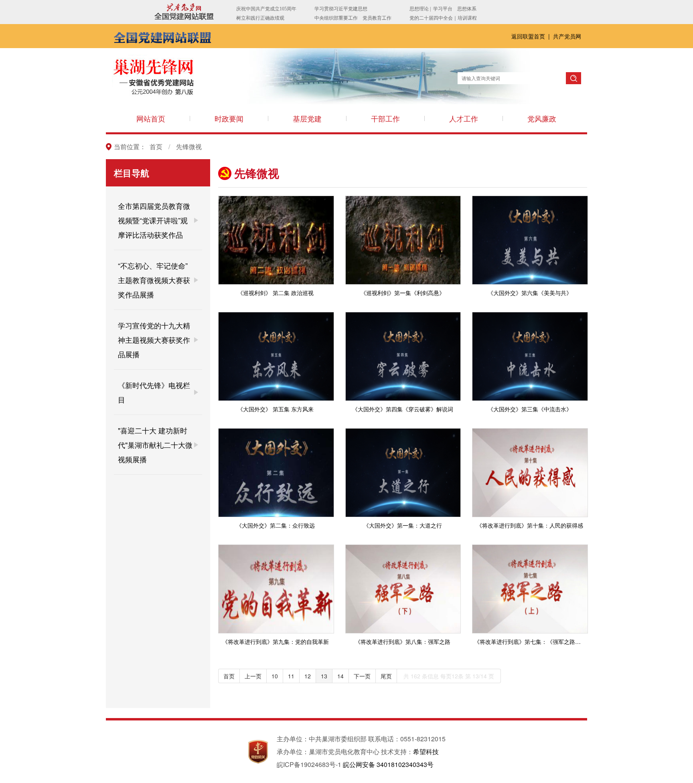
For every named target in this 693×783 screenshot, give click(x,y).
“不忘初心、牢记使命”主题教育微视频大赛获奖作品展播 (154, 279)
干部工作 (385, 118)
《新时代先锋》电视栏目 (154, 392)
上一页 (253, 676)
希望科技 (426, 751)
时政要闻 (229, 118)
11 (291, 676)
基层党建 (307, 118)
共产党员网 (567, 36)
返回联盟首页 (529, 36)
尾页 (386, 676)
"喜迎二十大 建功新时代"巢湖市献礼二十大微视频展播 (155, 444)
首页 (156, 146)
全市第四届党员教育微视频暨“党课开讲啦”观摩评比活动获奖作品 (154, 220)
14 (340, 676)
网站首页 (150, 118)
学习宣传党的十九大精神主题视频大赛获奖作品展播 (154, 339)
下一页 (362, 676)
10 (275, 676)
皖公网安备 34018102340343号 (388, 764)
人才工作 (463, 118)
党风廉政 (541, 118)
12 (307, 676)
